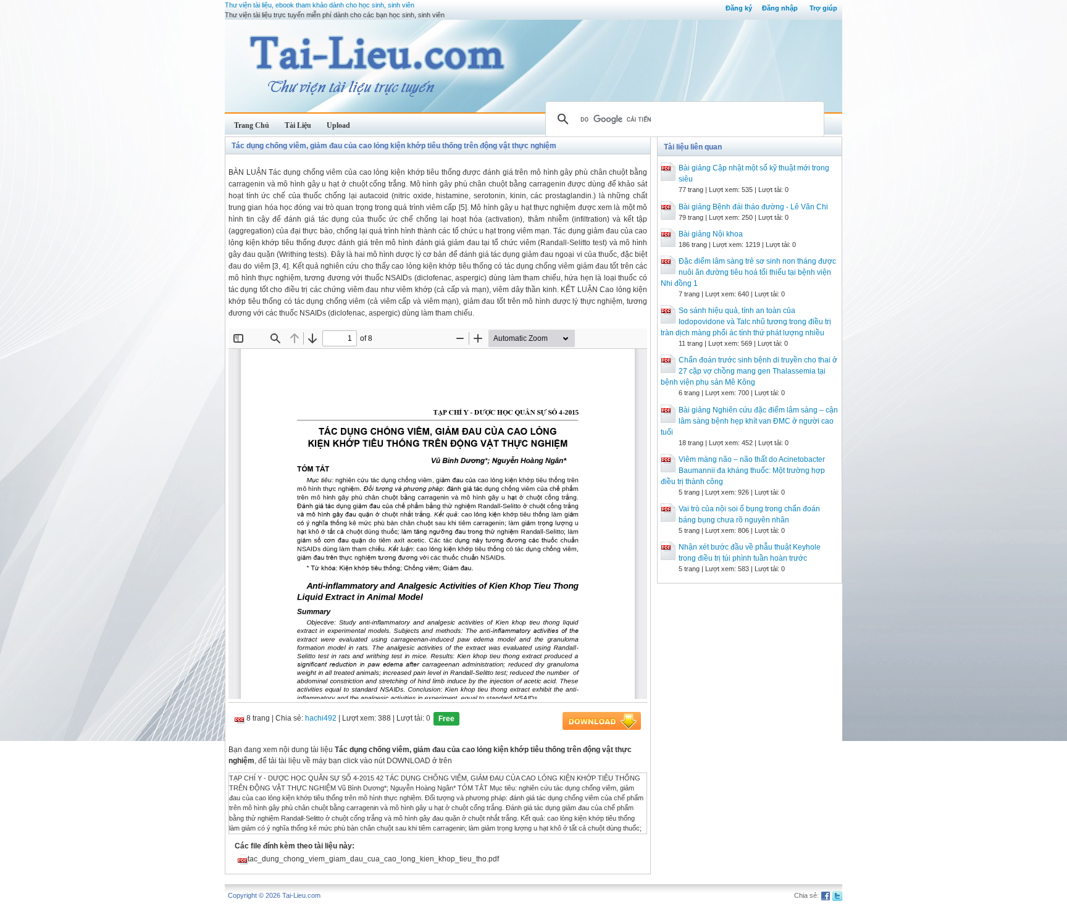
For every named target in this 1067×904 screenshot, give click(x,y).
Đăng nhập (780, 8)
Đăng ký (739, 8)
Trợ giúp (823, 8)
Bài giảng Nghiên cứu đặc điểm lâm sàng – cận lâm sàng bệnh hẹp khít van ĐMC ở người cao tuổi (749, 421)
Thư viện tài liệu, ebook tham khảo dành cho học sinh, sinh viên (319, 5)
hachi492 (321, 718)
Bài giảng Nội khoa (711, 234)
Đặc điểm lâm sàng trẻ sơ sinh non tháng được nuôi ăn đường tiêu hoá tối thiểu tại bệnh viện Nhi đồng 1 (748, 272)
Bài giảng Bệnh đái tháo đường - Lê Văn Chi (753, 207)
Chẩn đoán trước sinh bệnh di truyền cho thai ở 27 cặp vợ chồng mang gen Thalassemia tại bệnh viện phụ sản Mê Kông (749, 371)
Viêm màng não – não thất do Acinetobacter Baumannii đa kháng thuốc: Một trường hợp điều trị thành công (743, 470)
